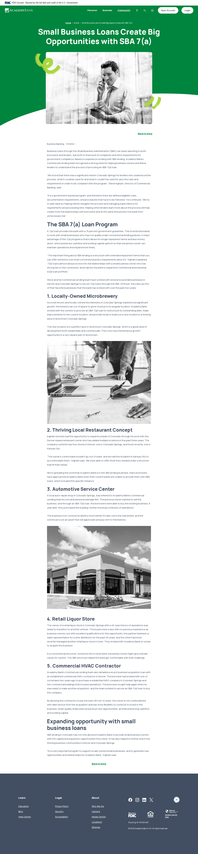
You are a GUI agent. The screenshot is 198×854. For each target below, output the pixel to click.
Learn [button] (22, 798)
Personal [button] (92, 10)
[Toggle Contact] (152, 10)
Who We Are (98, 806)
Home (68, 23)
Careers (96, 811)
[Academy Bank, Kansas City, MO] (19, 10)
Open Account (166, 10)
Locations (97, 822)
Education (23, 806)
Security (59, 811)
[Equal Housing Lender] (150, 814)
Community (124, 10)
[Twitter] (151, 799)
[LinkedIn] (144, 799)
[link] (172, 814)
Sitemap (96, 827)
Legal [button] (58, 798)
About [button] (95, 798)
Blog (20, 811)
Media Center (99, 816)
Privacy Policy (62, 806)
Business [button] (107, 10)
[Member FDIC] (132, 814)
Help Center (24, 816)
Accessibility (61, 816)
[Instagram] (137, 799)
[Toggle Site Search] (144, 10)
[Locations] (137, 10)
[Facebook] (130, 799)
